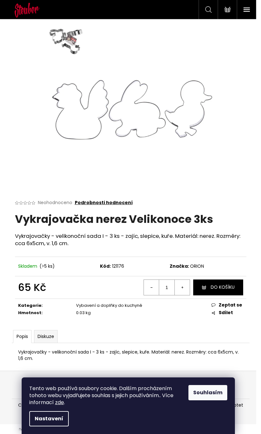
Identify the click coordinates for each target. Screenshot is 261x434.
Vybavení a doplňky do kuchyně (109, 305)
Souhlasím (207, 392)
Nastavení (49, 418)
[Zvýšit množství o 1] (182, 287)
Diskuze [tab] (46, 336)
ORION (197, 266)
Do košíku (223, 287)
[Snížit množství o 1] (151, 287)
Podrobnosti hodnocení (104, 203)
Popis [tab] (22, 336)
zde (59, 402)
